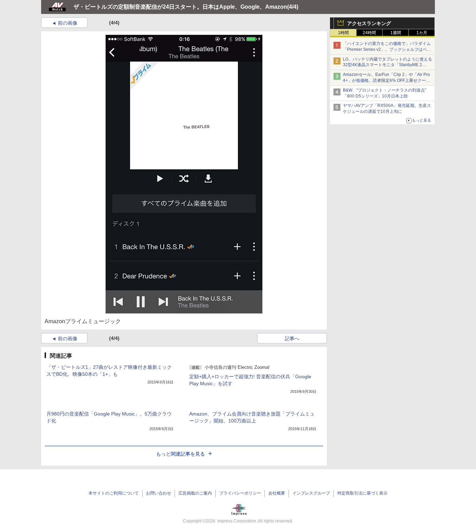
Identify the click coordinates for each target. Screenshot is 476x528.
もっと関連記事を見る (180, 454)
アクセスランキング (369, 23)
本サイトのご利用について (114, 493)
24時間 (369, 32)
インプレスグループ (311, 493)
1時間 (343, 32)
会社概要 (276, 493)
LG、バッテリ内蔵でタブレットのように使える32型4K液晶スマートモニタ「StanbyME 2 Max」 (387, 65)
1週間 (395, 32)
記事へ (292, 338)
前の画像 (67, 23)
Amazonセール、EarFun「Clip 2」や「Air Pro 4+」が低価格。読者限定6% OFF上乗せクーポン (386, 80)
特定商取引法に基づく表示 (362, 493)
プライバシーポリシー (240, 493)
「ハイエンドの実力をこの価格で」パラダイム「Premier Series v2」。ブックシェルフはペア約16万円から (387, 49)
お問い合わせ (158, 493)
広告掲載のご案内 (195, 493)
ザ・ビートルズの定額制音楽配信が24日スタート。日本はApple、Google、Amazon (180, 7)
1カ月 (421, 32)
